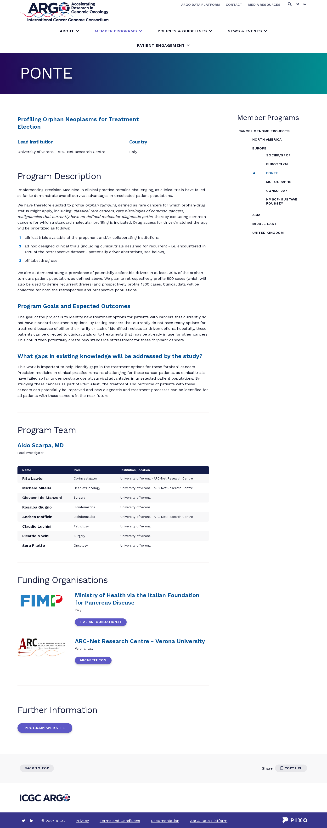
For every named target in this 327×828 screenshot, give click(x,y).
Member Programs (116, 31)
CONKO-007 (277, 191)
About (67, 31)
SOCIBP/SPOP (278, 155)
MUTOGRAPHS (279, 182)
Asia (256, 215)
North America (267, 139)
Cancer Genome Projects (264, 131)
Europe (259, 148)
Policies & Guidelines (182, 31)
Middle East (264, 224)
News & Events (245, 31)
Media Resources (264, 4)
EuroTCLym (277, 164)
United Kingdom (268, 232)
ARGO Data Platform (200, 4)
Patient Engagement (161, 45)
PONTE (272, 173)
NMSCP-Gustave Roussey (282, 201)
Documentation (165, 820)
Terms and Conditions (120, 820)
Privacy (82, 820)
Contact (234, 4)
